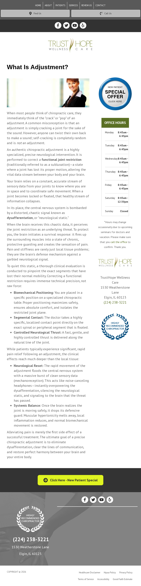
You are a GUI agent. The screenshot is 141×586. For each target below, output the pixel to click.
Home (38, 5)
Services (73, 5)
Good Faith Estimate (122, 579)
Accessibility (103, 579)
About (48, 5)
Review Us (87, 5)
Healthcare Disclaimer (89, 572)
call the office (119, 242)
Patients (60, 5)
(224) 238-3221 (115, 302)
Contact (100, 5)
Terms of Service (86, 579)
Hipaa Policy (110, 572)
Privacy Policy (125, 572)
